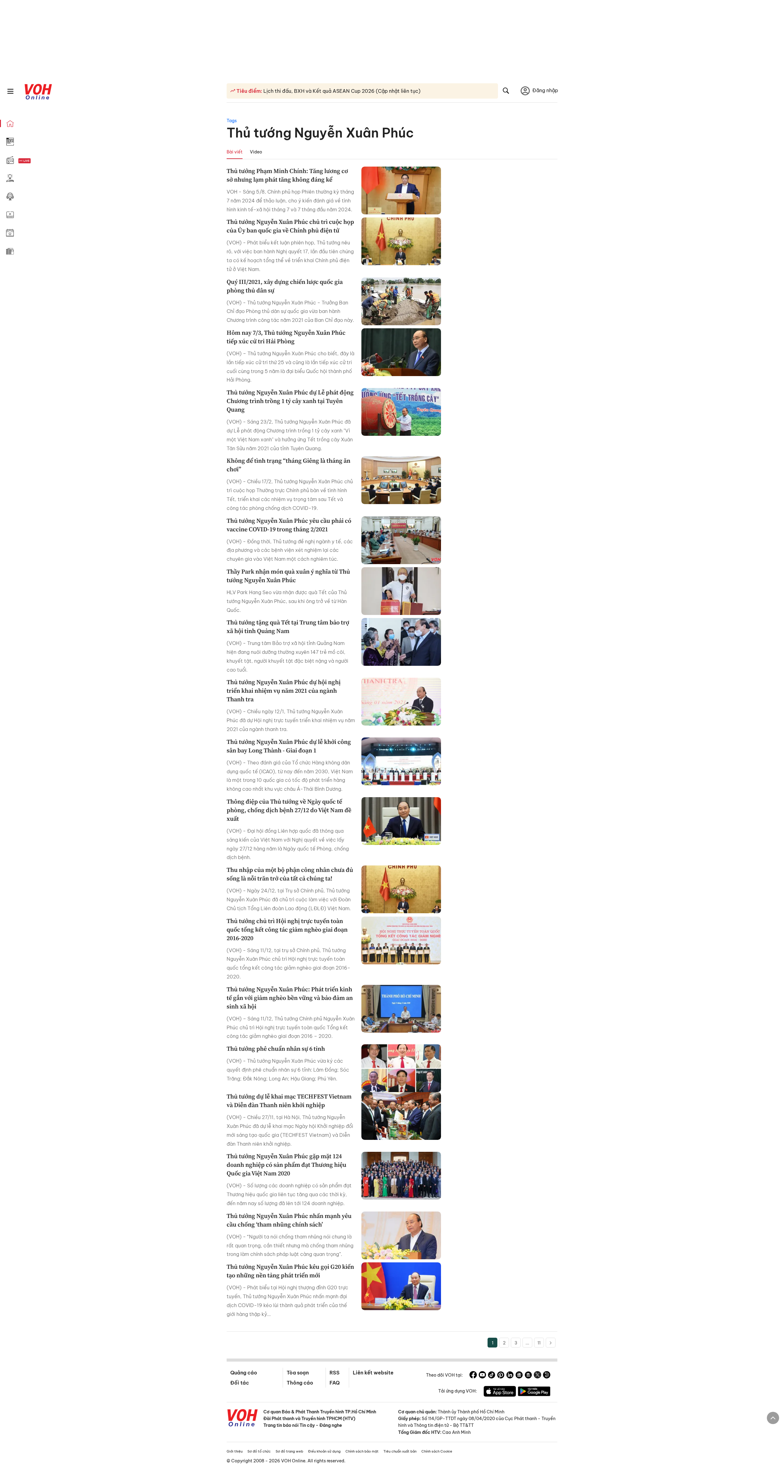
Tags (232, 120)
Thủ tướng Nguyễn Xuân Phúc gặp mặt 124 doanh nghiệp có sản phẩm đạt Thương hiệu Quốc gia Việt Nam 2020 (286, 1165)
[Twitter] (537, 1375)
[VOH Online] (242, 1418)
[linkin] (510, 1375)
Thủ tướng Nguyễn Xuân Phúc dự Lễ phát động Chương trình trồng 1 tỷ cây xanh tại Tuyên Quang (290, 401)
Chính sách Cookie (436, 1451)
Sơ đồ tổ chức (259, 1451)
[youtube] (482, 1375)
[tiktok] (491, 1375)
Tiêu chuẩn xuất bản (400, 1451)
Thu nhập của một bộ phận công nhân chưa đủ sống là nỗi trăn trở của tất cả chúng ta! (290, 874)
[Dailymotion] (546, 1375)
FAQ (335, 1383)
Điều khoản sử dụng (324, 1451)
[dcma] (528, 1375)
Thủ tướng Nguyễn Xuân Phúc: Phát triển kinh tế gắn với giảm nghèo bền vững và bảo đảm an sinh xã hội (290, 998)
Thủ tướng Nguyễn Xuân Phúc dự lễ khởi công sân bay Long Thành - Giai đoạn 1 (289, 746)
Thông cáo (300, 1383)
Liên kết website (373, 1373)
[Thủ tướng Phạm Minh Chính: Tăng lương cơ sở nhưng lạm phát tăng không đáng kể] (401, 190)
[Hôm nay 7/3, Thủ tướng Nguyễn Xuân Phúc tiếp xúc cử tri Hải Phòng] (401, 352)
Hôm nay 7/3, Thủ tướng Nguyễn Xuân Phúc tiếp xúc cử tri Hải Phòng (286, 336)
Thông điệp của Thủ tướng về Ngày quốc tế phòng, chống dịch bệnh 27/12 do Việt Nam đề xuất (289, 810)
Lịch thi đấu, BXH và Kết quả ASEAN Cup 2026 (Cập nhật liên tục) (341, 91)
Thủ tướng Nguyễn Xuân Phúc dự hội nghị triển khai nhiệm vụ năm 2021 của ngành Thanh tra (284, 690)
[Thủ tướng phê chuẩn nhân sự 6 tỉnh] (401, 1068)
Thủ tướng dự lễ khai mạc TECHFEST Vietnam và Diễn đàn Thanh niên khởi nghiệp (289, 1100)
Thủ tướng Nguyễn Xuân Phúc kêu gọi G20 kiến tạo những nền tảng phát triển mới (290, 1271)
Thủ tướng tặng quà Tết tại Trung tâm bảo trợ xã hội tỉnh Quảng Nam (288, 626)
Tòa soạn (298, 1373)
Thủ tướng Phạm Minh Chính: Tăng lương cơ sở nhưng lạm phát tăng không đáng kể (287, 175)
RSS (335, 1373)
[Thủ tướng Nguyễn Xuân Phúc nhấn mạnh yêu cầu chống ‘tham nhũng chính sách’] (401, 1235)
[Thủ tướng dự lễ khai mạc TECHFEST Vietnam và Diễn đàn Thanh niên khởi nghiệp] (401, 1116)
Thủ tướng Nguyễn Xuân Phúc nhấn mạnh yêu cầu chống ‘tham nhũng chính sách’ (289, 1220)
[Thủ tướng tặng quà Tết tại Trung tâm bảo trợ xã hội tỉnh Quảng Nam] (401, 642)
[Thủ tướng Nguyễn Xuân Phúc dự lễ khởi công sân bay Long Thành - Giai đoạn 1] (401, 761)
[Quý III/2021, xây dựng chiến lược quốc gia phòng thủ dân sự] (401, 301)
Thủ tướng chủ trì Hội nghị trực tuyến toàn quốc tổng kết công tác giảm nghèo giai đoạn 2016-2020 (287, 929)
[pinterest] (500, 1375)
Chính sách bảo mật (362, 1451)
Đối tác (239, 1383)
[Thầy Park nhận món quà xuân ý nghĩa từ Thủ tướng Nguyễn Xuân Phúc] (401, 591)
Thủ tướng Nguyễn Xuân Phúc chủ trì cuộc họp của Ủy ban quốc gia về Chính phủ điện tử (290, 226)
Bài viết (235, 152)
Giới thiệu (235, 1451)
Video (256, 152)
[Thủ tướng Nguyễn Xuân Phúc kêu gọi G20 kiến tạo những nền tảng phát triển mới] (401, 1286)
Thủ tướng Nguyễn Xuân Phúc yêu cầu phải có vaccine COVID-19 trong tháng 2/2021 (289, 524)
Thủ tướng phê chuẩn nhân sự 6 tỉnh (276, 1048)
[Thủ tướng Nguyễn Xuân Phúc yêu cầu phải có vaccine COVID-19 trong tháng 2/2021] (401, 540)
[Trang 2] (551, 1343)
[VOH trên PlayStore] (534, 1392)
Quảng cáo (243, 1373)
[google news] (519, 1375)
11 (539, 1343)
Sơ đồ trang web (289, 1451)
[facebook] (473, 1375)
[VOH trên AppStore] (500, 1392)
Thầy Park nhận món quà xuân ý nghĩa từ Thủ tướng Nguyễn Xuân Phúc (288, 575)
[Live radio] (35, 160)
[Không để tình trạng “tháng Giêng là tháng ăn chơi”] (401, 480)
